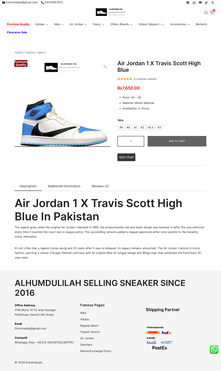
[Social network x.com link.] (212, 2)
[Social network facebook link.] (187, 2)
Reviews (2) (100, 186)
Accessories (178, 24)
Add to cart (177, 141)
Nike (57, 24)
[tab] (28, 186)
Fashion (30, 52)
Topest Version (90, 332)
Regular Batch (89, 325)
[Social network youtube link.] (200, 2)
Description (28, 186)
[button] (105, 66)
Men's (42, 52)
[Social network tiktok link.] (206, 2)
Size (120, 120)
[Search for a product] (206, 12)
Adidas (39, 24)
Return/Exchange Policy (95, 351)
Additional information (64, 186)
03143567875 (54, 2)
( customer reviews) (145, 78)
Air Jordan (76, 24)
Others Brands (119, 24)
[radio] (121, 127)
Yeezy (97, 24)
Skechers (86, 344)
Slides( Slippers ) (149, 24)
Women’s (201, 24)
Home (18, 52)
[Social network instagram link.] (194, 2)
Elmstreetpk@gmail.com (22, 2)
